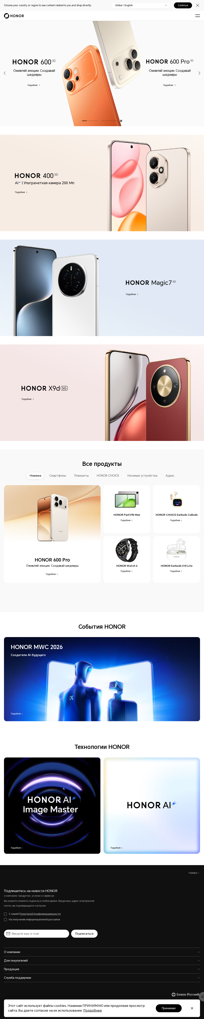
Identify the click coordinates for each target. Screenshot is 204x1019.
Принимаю (169, 1008)
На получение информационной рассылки (34, 919)
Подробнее (32, 85)
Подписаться (84, 933)
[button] (5, 73)
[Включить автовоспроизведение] (121, 120)
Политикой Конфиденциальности (40, 914)
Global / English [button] (124, 5)
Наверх (193, 872)
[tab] (35, 475)
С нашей (35, 914)
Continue (183, 5)
